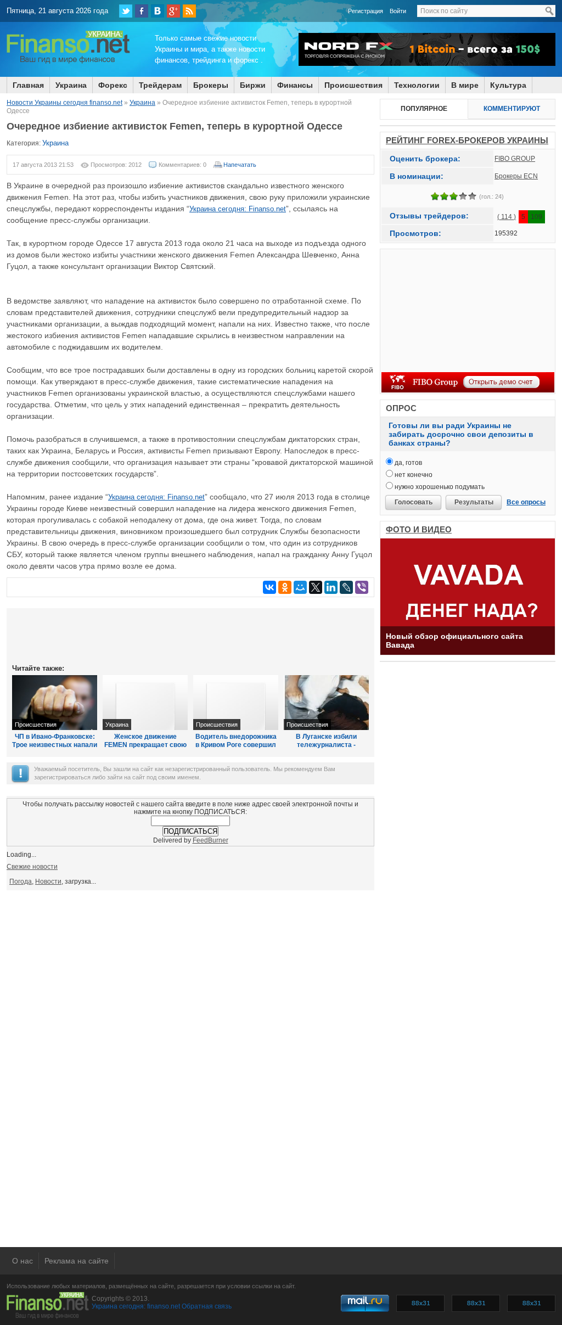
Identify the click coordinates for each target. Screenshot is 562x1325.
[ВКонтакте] (157, 11)
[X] (315, 587)
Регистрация (365, 11)
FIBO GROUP (514, 158)
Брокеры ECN (516, 176)
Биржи (253, 85)
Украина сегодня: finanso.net (136, 1306)
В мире (465, 85)
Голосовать (413, 502)
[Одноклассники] (284, 587)
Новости (48, 881)
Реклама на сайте (76, 1260)
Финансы (295, 85)
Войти (398, 11)
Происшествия (353, 85)
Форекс (112, 85)
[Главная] (68, 62)
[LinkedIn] (331, 587)
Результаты (473, 502)
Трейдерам (160, 85)
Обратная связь (207, 1306)
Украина (71, 85)
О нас (22, 1260)
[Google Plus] (173, 11)
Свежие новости (32, 867)
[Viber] (361, 587)
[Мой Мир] (300, 587)
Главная (28, 85)
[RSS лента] (189, 11)
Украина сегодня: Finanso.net (237, 209)
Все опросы (526, 502)
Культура (508, 85)
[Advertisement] (190, 635)
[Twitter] (125, 11)
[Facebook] (141, 11)
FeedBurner (210, 840)
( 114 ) (506, 217)
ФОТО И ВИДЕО (419, 529)
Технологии (417, 85)
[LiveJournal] (346, 587)
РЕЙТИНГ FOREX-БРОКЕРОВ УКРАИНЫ (467, 140)
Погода (20, 881)
